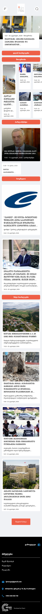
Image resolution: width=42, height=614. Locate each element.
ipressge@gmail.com (14, 582)
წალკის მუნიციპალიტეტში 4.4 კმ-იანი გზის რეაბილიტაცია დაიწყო (20, 335)
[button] (3, 27)
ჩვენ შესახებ (8, 561)
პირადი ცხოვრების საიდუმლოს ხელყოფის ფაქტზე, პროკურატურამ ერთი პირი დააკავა (19, 495)
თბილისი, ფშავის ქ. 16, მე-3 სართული (20, 589)
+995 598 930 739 (11, 596)
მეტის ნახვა (21, 522)
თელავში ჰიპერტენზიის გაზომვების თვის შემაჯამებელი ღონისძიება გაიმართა (19, 441)
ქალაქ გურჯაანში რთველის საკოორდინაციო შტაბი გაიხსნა (9, 100)
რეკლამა (6, 570)
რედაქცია (6, 566)
